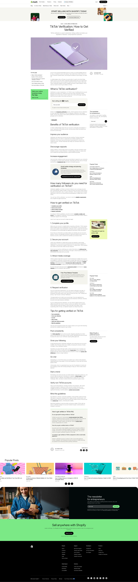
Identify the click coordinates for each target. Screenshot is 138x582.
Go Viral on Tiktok (37, 5)
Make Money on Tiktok (47, 5)
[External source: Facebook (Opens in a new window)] (88, 578)
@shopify (54, 120)
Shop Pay (100, 550)
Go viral (53, 317)
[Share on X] (84, 450)
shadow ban (55, 400)
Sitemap (60, 578)
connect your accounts (74, 389)
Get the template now (67, 281)
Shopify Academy (77, 554)
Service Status (65, 558)
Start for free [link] (81, 104)
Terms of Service (45, 578)
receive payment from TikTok (76, 417)
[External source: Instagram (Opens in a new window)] (97, 578)
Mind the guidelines (55, 323)
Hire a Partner (77, 552)
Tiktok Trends (62, 5)
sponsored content (72, 266)
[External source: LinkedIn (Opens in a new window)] (103, 578)
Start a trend (54, 319)
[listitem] (69, 471)
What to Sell (56, 5)
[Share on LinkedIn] (87, 450)
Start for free (103, 1)
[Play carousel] (69, 484)
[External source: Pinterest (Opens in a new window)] (106, 578)
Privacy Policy (100, 127)
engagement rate (61, 162)
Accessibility (64, 570)
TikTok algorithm (56, 333)
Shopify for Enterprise (102, 554)
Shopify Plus (101, 552)
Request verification (56, 211)
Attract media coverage (57, 209)
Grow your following (56, 315)
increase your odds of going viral (73, 262)
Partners (63, 552)
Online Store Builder (78, 566)
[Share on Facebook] (81, 450)
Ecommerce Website (78, 570)
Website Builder (77, 568)
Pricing (54, 1)
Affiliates (63, 554)
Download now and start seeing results (71, 176)
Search (104, 5)
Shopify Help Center (78, 550)
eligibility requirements (81, 197)
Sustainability (64, 566)
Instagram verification (61, 111)
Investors (63, 550)
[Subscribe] (106, 121)
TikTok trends (78, 376)
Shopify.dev (88, 548)
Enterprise (60, 1)
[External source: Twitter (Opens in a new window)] (91, 578)
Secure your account (56, 207)
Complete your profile (56, 206)
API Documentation (90, 550)
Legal (63, 556)
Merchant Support (77, 548)
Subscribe (116, 506)
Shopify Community (78, 556)
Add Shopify (93, 341)
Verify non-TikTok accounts (57, 321)
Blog (32, 5)
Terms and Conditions (106, 510)
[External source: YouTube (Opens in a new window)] (94, 578)
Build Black (64, 568)
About (63, 548)
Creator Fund (79, 421)
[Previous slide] (66, 484)
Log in (96, 1)
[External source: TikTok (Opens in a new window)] (100, 578)
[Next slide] (72, 484)
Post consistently (55, 314)
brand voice (73, 350)
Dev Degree (88, 552)
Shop (99, 548)
